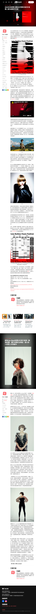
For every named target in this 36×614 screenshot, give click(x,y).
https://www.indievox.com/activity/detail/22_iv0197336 (21, 284)
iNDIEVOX (13, 99)
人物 (3, 2)
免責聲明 (3, 609)
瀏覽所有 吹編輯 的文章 (20, 305)
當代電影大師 (4, 65)
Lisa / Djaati (4, 405)
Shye (3, 42)
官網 (15, 38)
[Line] (6, 90)
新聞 (9, 2)
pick (6, 40)
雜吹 (11, 2)
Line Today (4, 74)
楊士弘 (3, 50)
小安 (3, 414)
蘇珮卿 (3, 40)
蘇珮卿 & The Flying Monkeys (5, 63)
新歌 (6, 400)
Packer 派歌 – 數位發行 (12, 606)
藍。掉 (3, 59)
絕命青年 (4, 46)
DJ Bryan (4, 78)
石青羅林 (4, 57)
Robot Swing (4, 76)
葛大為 (3, 410)
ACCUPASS (14, 231)
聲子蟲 (6, 42)
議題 (6, 2)
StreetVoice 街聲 (5, 606)
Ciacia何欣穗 (4, 412)
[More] (8, 90)
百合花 (3, 48)
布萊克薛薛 (4, 82)
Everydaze (4, 67)
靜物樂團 (4, 403)
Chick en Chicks (5, 80)
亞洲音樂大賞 (4, 61)
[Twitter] (4, 90)
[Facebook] (3, 90)
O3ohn (3, 44)
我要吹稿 (31, 2)
